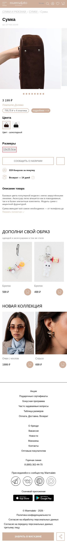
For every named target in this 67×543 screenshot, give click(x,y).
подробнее (38, 110)
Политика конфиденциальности (34, 515)
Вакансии (34, 430)
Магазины (33, 440)
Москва (41, 3)
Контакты (34, 445)
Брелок (6, 286)
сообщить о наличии (28, 161)
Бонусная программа (33, 401)
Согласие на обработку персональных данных (34, 519)
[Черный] (17, 125)
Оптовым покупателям (33, 450)
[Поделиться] (60, 536)
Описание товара (13, 188)
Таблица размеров (33, 411)
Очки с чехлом (10, 358)
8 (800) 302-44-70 (33, 464)
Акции (33, 391)
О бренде (33, 425)
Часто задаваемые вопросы (34, 406)
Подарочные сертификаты (33, 396)
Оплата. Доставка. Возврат (33, 416)
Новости (33, 435)
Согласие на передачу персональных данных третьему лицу (28, 526)
